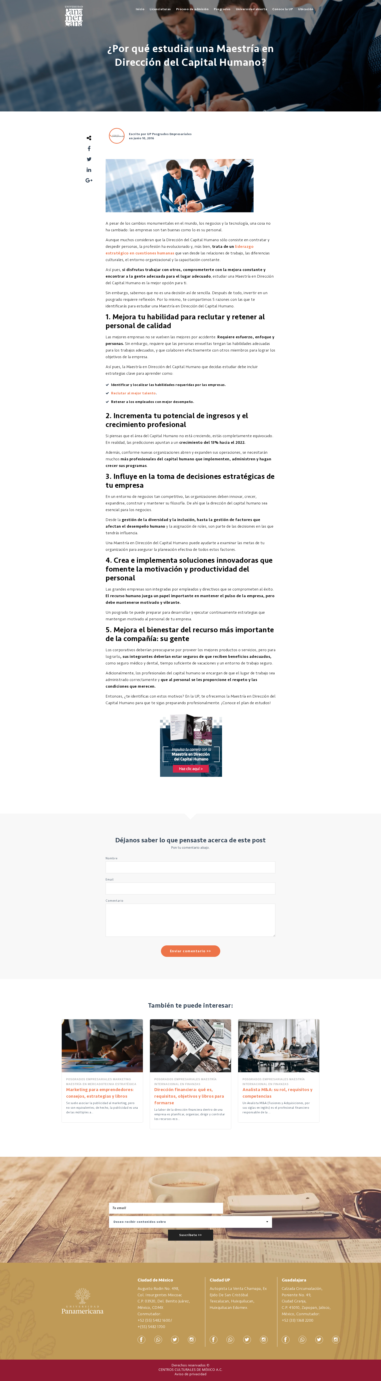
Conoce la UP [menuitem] (282, 9)
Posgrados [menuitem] (222, 9)
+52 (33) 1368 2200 (298, 1320)
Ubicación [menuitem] (306, 9)
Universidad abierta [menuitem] (251, 9)
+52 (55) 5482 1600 (154, 1320)
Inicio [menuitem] (140, 9)
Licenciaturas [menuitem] (160, 9)
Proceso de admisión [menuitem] (192, 9)
